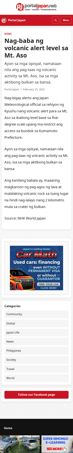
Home (8, 428)
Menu (66, 20)
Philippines (13, 351)
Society (11, 360)
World (10, 378)
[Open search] (55, 20)
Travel (10, 369)
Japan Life (12, 332)
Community (14, 314)
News (8, 33)
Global (10, 323)
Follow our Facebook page (36, 395)
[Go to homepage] (36, 7)
